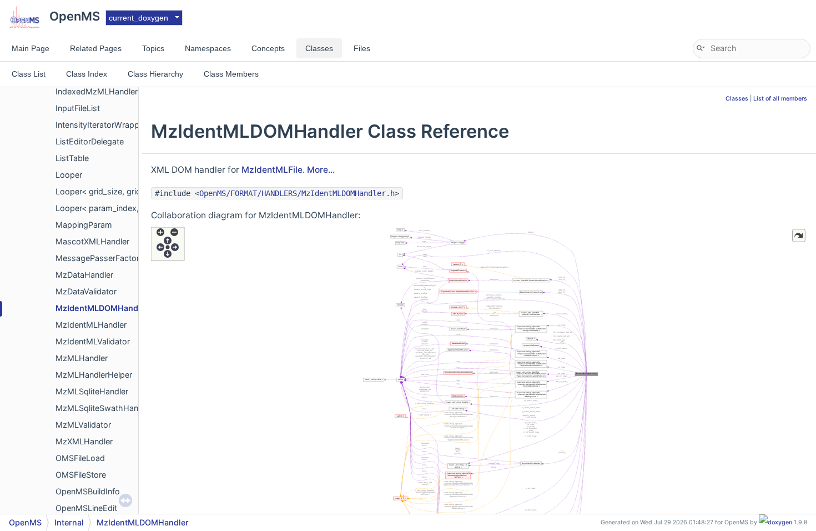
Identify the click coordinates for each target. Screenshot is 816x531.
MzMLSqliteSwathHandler (104, 408)
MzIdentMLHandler (91, 324)
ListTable (72, 158)
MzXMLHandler (84, 441)
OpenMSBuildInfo (88, 491)
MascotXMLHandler (92, 241)
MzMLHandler (82, 358)
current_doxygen (138, 17)
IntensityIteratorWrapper (101, 124)
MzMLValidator (83, 424)
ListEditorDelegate (90, 141)
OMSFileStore (81, 474)
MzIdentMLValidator (93, 341)
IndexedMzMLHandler (97, 91)
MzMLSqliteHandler (92, 391)
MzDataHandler (84, 274)
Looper (69, 174)
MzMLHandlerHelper (94, 374)
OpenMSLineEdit (86, 508)
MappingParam (84, 224)
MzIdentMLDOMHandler (102, 308)
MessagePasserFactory (100, 258)
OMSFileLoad (80, 458)
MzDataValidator (86, 291)
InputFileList (78, 108)
